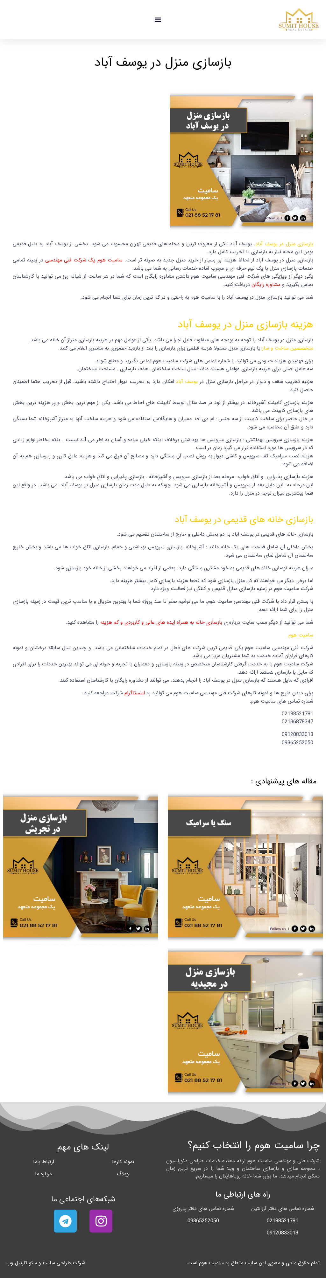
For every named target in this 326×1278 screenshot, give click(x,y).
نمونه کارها (122, 1162)
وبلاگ (123, 1174)
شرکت (79, 1263)
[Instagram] (100, 1221)
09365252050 (203, 1221)
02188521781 (282, 1221)
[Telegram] (65, 1221)
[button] (157, 19)
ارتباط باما (43, 1162)
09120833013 (282, 1233)
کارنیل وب (16, 1263)
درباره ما (43, 1174)
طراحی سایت (57, 1263)
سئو (33, 1263)
